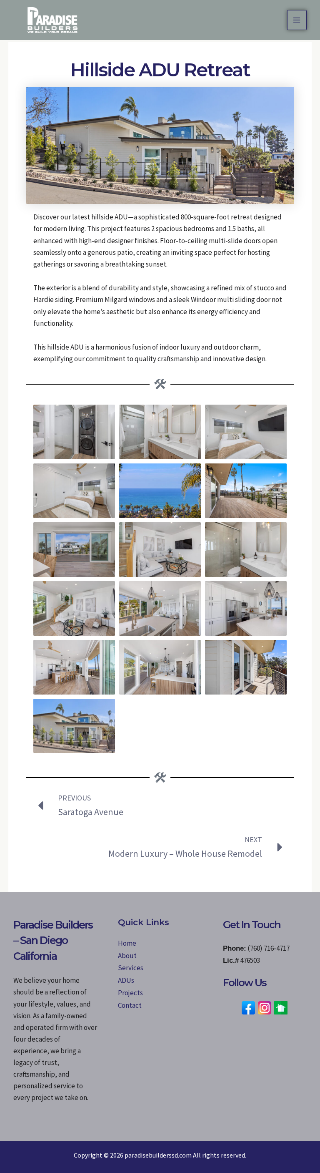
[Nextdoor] (280, 1007)
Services (130, 967)
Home (127, 943)
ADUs (126, 980)
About (127, 955)
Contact (130, 1005)
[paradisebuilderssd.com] (53, 20)
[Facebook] (248, 1007)
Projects (130, 992)
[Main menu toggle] (297, 20)
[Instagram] (264, 1007)
